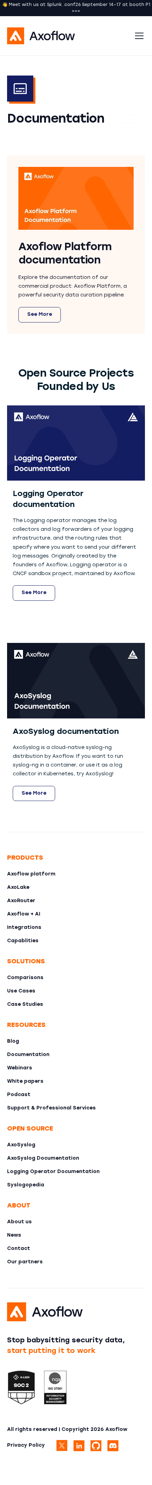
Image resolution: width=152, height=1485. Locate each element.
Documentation (28, 1054)
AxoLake (18, 887)
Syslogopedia (25, 1185)
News (14, 1235)
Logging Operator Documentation (53, 1171)
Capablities (23, 941)
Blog (13, 1041)
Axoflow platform (31, 874)
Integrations (24, 927)
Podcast (18, 1095)
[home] (69, 35)
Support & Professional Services (51, 1108)
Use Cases (21, 991)
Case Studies (25, 1004)
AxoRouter (21, 901)
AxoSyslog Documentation (43, 1158)
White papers (25, 1081)
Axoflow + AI (23, 914)
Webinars (19, 1068)
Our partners (25, 1262)
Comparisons (25, 978)
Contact (18, 1248)
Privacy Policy (26, 1445)
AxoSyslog (21, 1145)
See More (39, 314)
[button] (138, 35)
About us (19, 1222)
